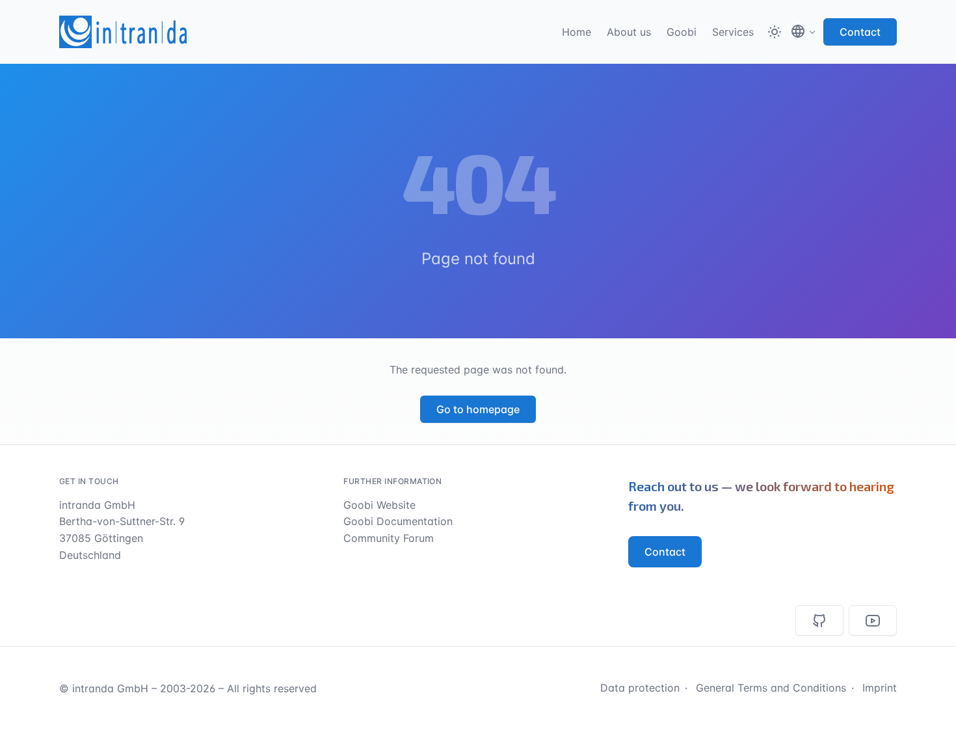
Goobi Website (379, 504)
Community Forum (388, 538)
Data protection (640, 687)
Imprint (879, 687)
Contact (860, 31)
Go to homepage (478, 409)
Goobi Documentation (398, 521)
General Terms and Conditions (771, 687)
